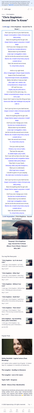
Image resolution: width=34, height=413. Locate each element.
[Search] (31, 9)
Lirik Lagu (7, 9)
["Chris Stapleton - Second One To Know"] (17, 229)
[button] (28, 9)
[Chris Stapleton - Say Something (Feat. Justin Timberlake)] (29, 321)
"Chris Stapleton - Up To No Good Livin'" (12, 261)
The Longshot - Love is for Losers (12, 375)
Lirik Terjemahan (8, 216)
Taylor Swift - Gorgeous (9, 380)
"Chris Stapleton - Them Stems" (11, 308)
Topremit (11, 5)
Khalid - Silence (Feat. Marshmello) (13, 385)
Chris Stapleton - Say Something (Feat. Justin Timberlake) (11, 319)
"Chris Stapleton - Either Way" (11, 273)
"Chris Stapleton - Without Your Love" (11, 285)
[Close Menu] (31, 3)
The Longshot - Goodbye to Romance (14, 370)
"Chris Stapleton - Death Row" (11, 297)
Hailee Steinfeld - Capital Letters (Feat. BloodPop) (14, 359)
